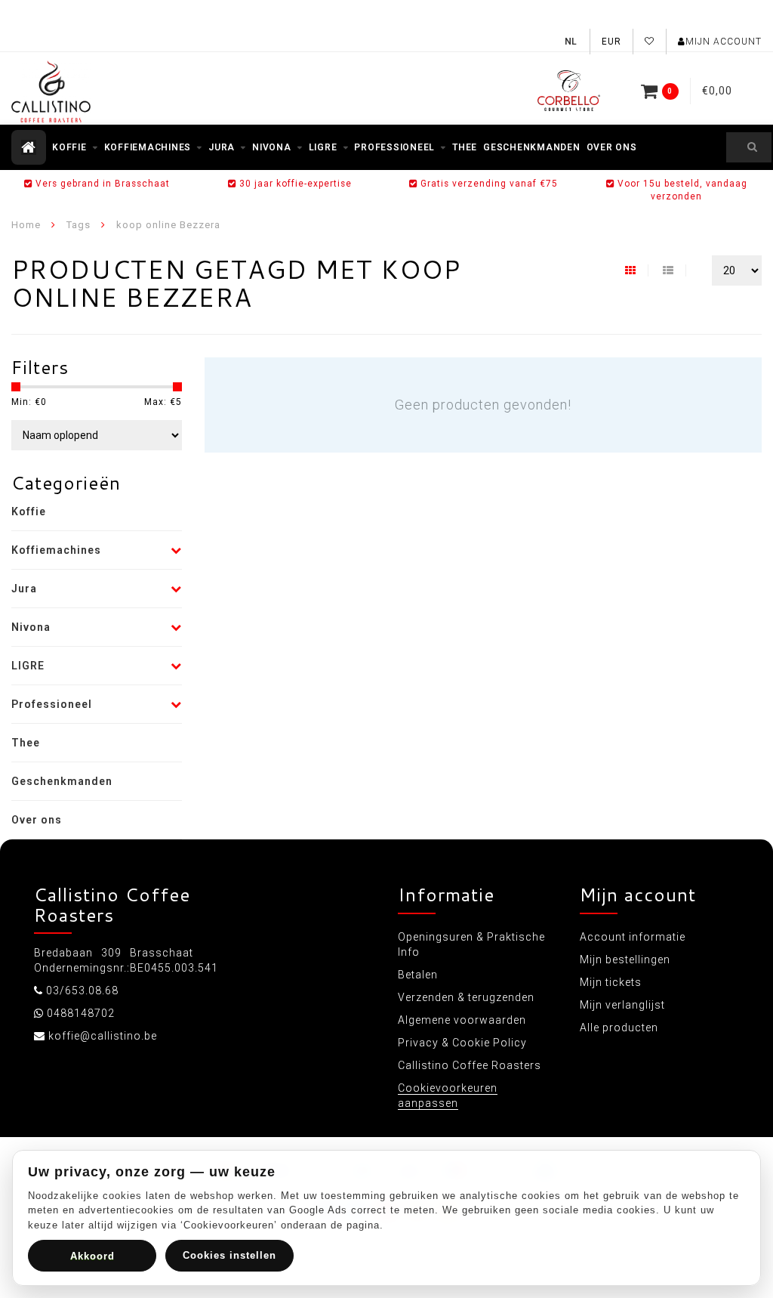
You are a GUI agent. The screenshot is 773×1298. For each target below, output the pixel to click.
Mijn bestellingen (625, 959)
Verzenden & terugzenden (466, 997)
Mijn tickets (611, 982)
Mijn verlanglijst (622, 1005)
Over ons (612, 147)
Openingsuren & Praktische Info (471, 944)
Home (26, 224)
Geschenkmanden (532, 147)
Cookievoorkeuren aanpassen (447, 1095)
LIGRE (323, 147)
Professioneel (394, 147)
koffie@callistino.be (102, 1036)
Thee (464, 147)
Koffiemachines (148, 147)
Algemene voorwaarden (462, 1020)
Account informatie (632, 937)
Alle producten (619, 1027)
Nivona (271, 147)
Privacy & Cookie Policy (462, 1043)
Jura (221, 147)
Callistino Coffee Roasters (469, 1065)
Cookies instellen (229, 1255)
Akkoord (92, 1256)
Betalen (418, 975)
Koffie (69, 147)
